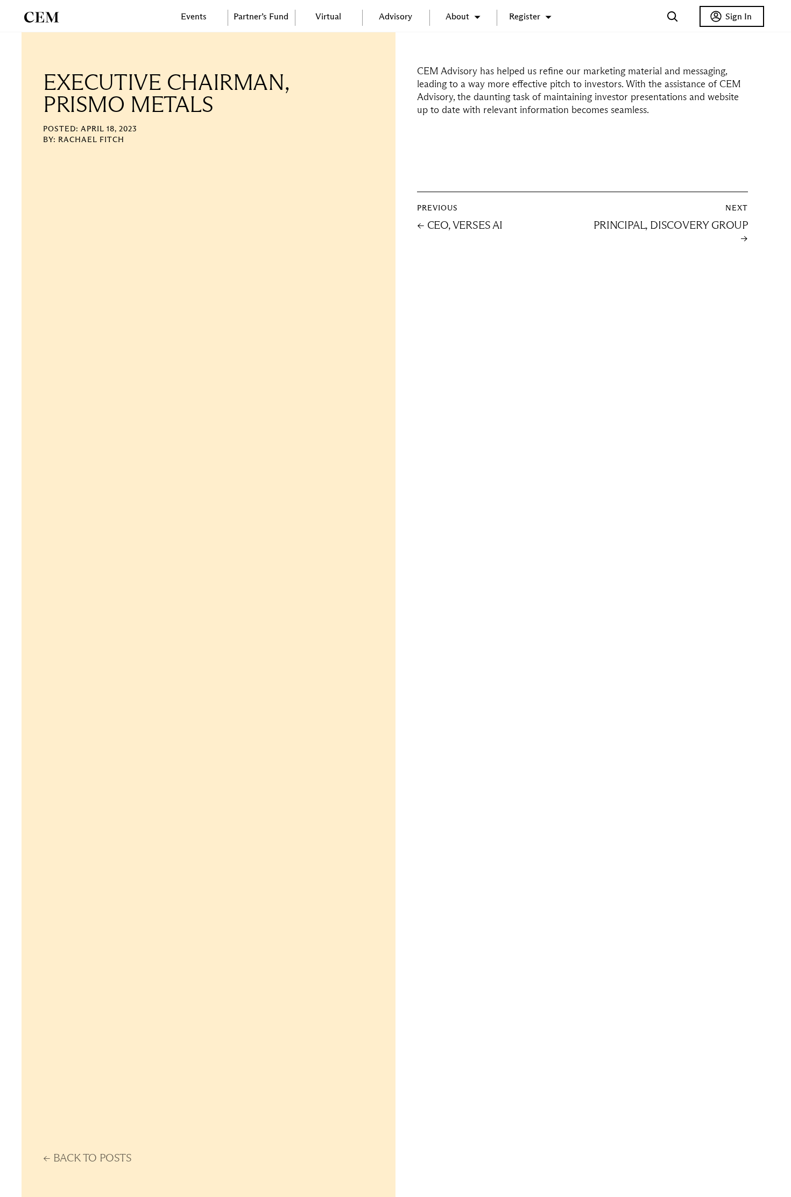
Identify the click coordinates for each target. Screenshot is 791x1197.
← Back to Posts (87, 1157)
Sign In (738, 16)
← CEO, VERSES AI (460, 225)
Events (194, 16)
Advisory (395, 16)
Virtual (328, 16)
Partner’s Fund (261, 16)
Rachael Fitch (91, 139)
